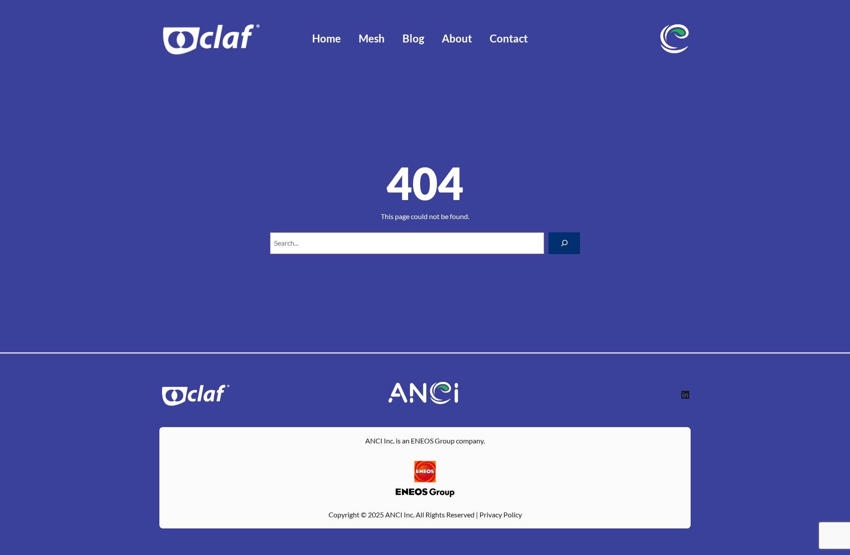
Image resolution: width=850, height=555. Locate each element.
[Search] (564, 243)
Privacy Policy (500, 514)
